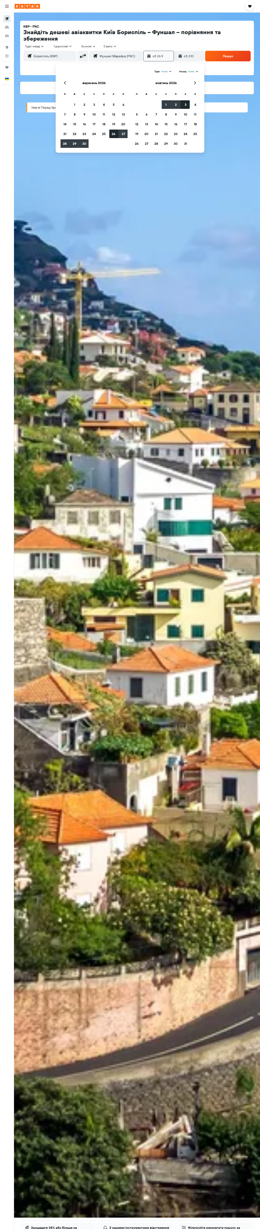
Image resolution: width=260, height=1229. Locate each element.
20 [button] (123, 124)
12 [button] (113, 114)
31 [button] (185, 144)
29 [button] (74, 144)
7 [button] (65, 114)
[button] (6, 6)
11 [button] (104, 114)
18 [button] (103, 124)
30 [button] (84, 144)
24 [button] (94, 134)
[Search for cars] (7, 36)
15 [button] (74, 124)
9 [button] (84, 114)
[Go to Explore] (7, 47)
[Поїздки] (7, 67)
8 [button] (75, 114)
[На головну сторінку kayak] (27, 6)
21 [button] (64, 134)
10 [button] (94, 114)
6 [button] (123, 105)
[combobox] (34, 46)
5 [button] (114, 105)
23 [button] (84, 134)
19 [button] (113, 124)
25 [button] (104, 134)
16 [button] (84, 124)
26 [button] (113, 134)
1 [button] (74, 105)
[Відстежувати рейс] (7, 56)
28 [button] (65, 144)
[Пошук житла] (7, 27)
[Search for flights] (7, 19)
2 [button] (84, 105)
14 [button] (64, 124)
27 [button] (123, 134)
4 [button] (104, 105)
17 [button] (94, 124)
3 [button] (94, 105)
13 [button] (123, 114)
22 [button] (74, 134)
